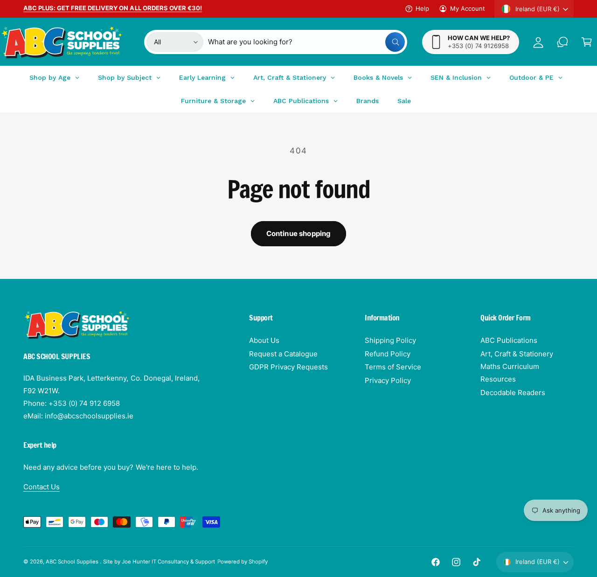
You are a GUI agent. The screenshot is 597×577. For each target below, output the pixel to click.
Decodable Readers (512, 392)
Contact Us (41, 486)
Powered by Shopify (242, 561)
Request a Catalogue (283, 353)
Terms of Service (393, 366)
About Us (264, 340)
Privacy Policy (388, 380)
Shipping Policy (390, 340)
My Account (467, 8)
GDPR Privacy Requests (288, 366)
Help (422, 8)
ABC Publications (508, 340)
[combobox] (307, 42)
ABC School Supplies (73, 561)
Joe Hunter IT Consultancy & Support (168, 561)
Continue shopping (298, 233)
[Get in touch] (562, 42)
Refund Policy (387, 353)
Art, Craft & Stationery (516, 353)
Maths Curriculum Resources (509, 372)
